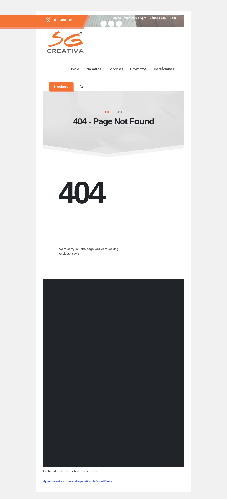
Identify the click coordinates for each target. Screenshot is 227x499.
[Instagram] (111, 24)
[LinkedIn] (119, 24)
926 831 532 (98, 374)
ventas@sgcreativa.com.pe (110, 394)
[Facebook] (103, 24)
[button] (82, 87)
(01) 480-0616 (64, 20)
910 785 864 (98, 364)
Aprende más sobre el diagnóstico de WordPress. (78, 481)
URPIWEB (165, 456)
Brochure (60, 86)
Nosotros (93, 69)
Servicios (115, 69)
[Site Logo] (65, 43)
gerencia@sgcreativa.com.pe (111, 405)
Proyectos (138, 69)
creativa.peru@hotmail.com (110, 399)
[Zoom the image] (61, 354)
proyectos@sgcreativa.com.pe (113, 410)
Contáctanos (164, 69)
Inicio (75, 69)
